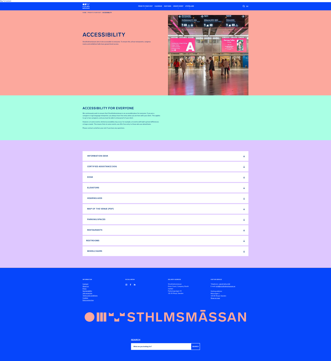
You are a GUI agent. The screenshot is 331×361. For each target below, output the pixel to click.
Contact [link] (85, 284)
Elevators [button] (93, 188)
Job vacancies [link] (87, 293)
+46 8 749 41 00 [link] (224, 284)
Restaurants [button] (94, 230)
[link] (86, 6)
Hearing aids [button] (94, 198)
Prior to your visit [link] (94, 12)
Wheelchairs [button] (94, 251)
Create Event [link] (178, 6)
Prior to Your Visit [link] (145, 6)
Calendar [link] (158, 6)
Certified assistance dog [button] (102, 166)
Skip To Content (5, 1)
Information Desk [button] (97, 156)
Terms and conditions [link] (90, 296)
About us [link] (86, 286)
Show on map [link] (215, 298)
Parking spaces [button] (96, 219)
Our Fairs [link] (167, 6)
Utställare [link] (189, 6)
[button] (195, 346)
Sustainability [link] (87, 291)
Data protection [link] (88, 300)
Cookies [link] (85, 298)
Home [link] (84, 12)
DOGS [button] (90, 177)
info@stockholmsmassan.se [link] (225, 286)
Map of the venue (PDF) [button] (100, 209)
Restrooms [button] (92, 240)
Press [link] (84, 289)
